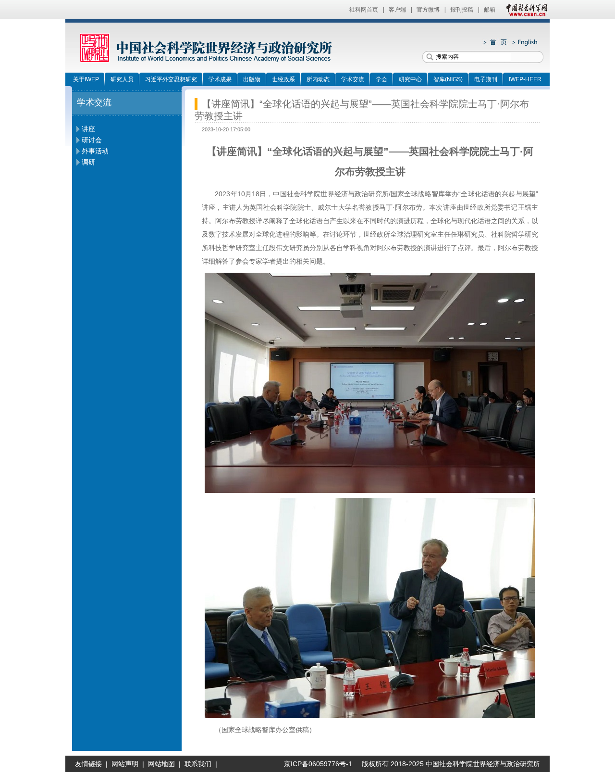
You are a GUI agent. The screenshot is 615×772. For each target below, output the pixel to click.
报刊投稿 (461, 9)
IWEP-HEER (525, 79)
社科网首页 (363, 9)
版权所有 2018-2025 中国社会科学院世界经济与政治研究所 (451, 764)
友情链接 (88, 764)
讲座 (88, 129)
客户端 (397, 9)
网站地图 (161, 764)
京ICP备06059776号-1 (314, 764)
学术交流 (352, 79)
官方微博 (428, 9)
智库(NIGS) (448, 79)
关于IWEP (86, 79)
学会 (381, 79)
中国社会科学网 (525, 9)
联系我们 (197, 764)
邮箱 (489, 9)
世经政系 (283, 79)
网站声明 (124, 764)
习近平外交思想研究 (171, 79)
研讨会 (92, 140)
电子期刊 (485, 79)
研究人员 (122, 79)
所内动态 (318, 79)
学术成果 (220, 79)
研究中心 (410, 79)
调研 (88, 162)
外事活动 (95, 151)
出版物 (251, 79)
